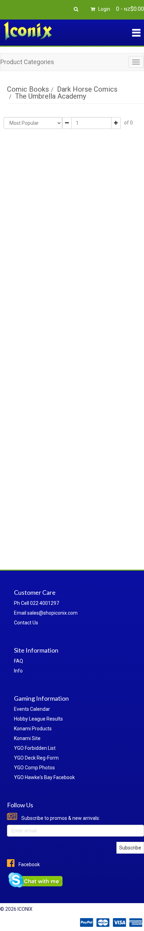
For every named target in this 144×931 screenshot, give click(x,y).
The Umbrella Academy (50, 96)
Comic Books (28, 89)
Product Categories (27, 62)
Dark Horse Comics (87, 89)
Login (103, 9)
